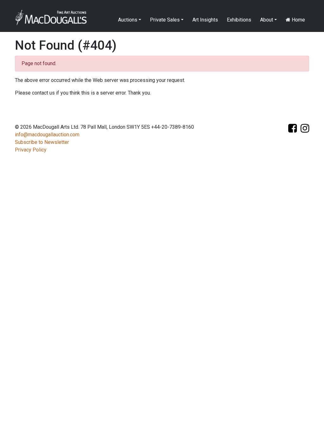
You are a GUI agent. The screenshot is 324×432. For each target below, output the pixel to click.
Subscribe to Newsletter (42, 142)
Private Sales (165, 20)
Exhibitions (239, 20)
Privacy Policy (31, 150)
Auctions (127, 20)
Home (297, 20)
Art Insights (205, 20)
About (266, 20)
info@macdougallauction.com (47, 135)
